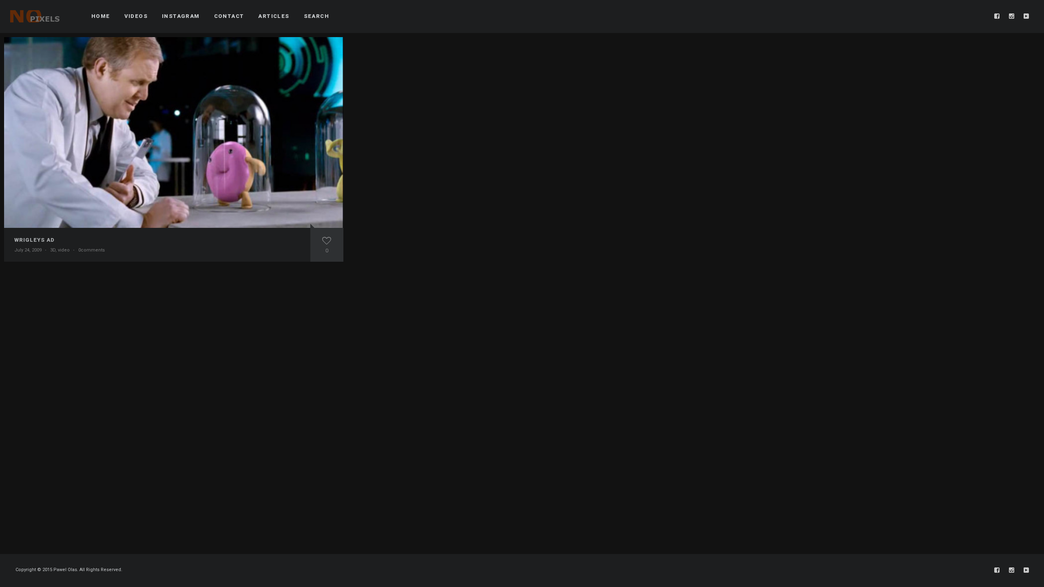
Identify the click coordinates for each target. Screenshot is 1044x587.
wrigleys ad (34, 240)
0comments (91, 250)
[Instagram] (1012, 16)
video (64, 250)
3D (52, 250)
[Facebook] (997, 16)
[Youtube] (1026, 16)
